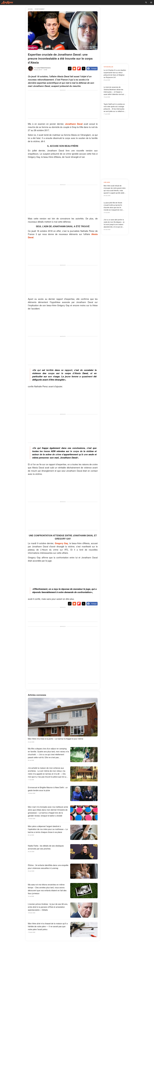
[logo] (7, 2)
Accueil (30, 9)
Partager (94, 68)
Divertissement (40, 9)
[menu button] (151, 2)
